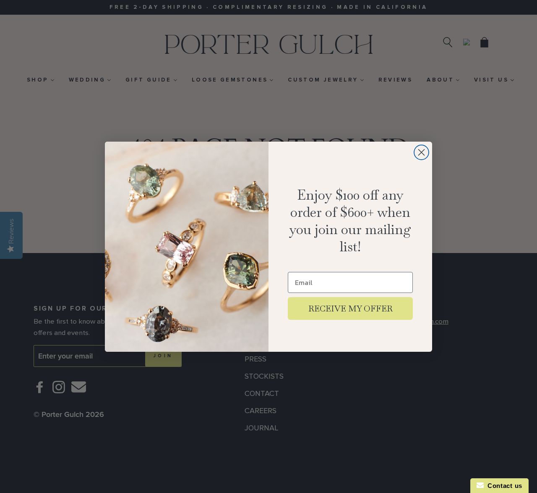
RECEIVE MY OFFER (350, 308)
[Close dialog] (421, 152)
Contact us (503, 485)
